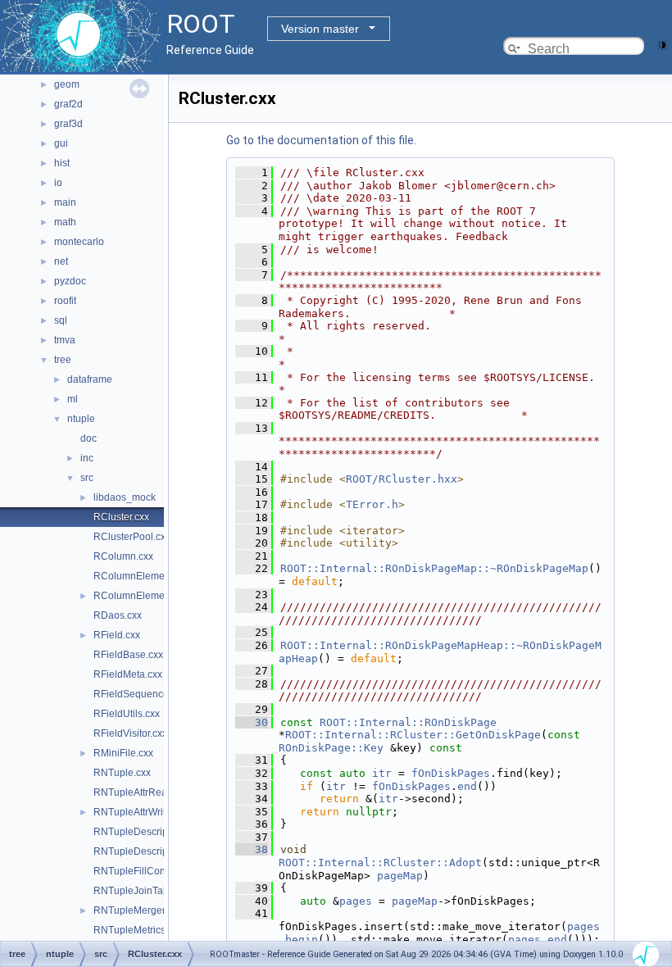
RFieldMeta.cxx (127, 674)
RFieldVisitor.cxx (130, 733)
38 (251, 849)
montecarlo (79, 241)
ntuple (81, 418)
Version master (320, 28)
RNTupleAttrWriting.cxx (145, 812)
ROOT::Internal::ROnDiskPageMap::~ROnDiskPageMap (434, 568)
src (86, 478)
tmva (64, 340)
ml (72, 399)
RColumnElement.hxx (142, 596)
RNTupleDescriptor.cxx (144, 832)
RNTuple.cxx (122, 773)
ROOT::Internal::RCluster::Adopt (380, 862)
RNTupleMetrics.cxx (138, 930)
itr (382, 773)
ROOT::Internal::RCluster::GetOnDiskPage (413, 735)
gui (61, 143)
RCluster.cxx (121, 517)
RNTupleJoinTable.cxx (143, 891)
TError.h (372, 504)
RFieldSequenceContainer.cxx (161, 694)
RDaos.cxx (117, 615)
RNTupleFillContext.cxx (145, 871)
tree (62, 359)
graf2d (68, 104)
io (58, 182)
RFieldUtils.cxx (126, 714)
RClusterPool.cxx (131, 537)
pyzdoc (70, 281)
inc (86, 458)
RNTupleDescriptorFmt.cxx (153, 851)
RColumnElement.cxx (141, 576)
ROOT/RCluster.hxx (401, 479)
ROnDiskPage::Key (331, 748)
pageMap (400, 875)
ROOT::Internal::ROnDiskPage (408, 722)
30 (251, 722)
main (65, 202)
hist (62, 163)
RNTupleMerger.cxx (137, 910)
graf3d (68, 123)
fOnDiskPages (450, 773)
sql (60, 320)
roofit (65, 300)
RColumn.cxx (123, 556)
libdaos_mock (124, 497)
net (61, 261)
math (65, 222)
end (467, 786)
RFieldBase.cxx (128, 655)
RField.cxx (116, 635)
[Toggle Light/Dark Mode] (662, 44)
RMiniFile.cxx (123, 753)
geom (66, 84)
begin (301, 939)
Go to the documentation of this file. (321, 140)
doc (88, 438)
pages (355, 901)
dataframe (89, 379)
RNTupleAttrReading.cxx (148, 792)
